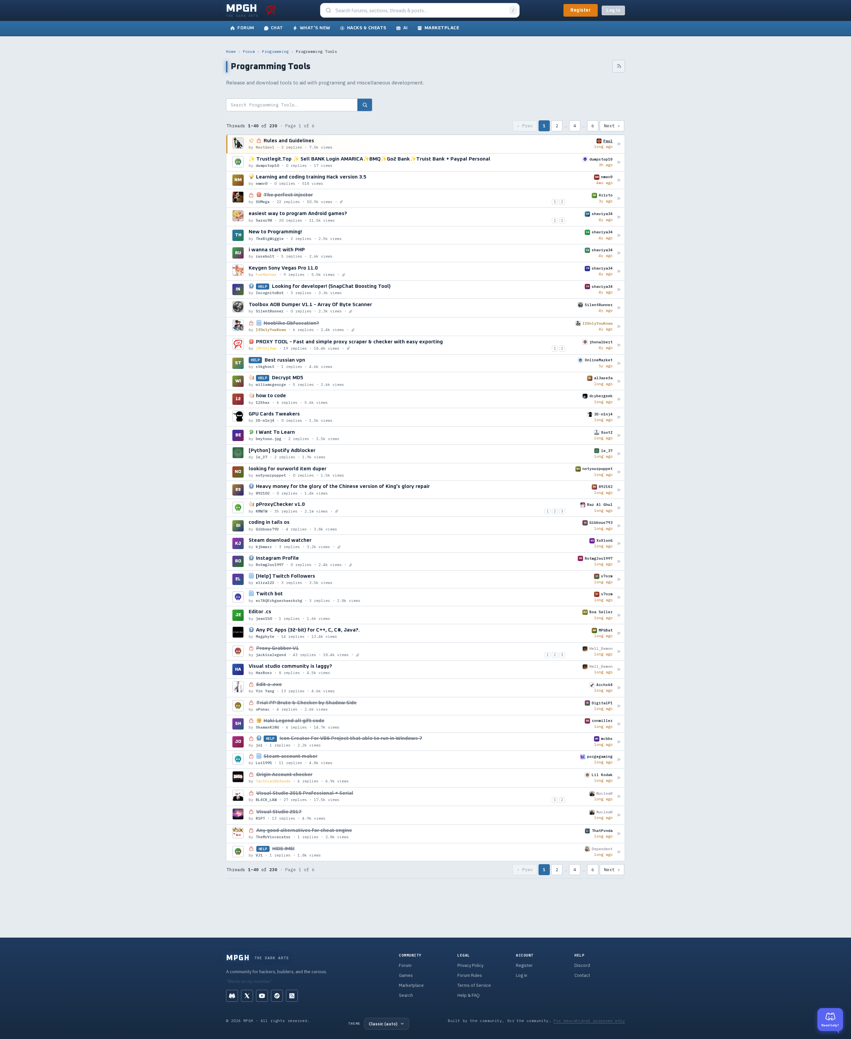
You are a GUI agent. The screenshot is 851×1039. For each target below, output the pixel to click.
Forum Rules (469, 975)
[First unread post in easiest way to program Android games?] (619, 216)
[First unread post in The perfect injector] (619, 198)
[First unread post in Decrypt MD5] (619, 381)
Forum (249, 51)
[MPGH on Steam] (277, 996)
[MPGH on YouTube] (262, 996)
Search (406, 995)
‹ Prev (525, 126)
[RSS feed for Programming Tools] (618, 66)
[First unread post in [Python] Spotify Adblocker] (619, 453)
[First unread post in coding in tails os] (619, 525)
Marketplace (411, 985)
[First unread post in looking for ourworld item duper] (619, 472)
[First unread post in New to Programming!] (619, 235)
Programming (275, 51)
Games (406, 975)
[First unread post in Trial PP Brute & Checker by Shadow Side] (619, 706)
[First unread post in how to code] (619, 399)
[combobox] (420, 10)
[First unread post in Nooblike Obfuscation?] (619, 326)
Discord (582, 965)
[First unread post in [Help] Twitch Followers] (619, 579)
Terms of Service (474, 985)
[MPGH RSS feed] (292, 996)
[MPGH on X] (247, 996)
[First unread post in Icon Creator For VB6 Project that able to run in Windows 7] (619, 741)
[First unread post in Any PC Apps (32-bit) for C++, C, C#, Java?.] (619, 633)
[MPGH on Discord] (232, 996)
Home (231, 51)
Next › (612, 126)
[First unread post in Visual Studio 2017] (619, 815)
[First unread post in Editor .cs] (619, 615)
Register (580, 10)
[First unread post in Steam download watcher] (619, 543)
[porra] (271, 10)
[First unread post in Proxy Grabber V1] (619, 651)
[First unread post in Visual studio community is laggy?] (619, 669)
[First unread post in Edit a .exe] (619, 687)
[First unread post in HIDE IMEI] (619, 852)
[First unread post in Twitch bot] (619, 597)
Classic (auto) (383, 1023)
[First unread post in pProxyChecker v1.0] (619, 507)
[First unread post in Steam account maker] (619, 759)
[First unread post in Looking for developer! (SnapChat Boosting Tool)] (619, 289)
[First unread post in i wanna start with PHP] (619, 253)
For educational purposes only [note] (589, 1020)
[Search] (364, 105)
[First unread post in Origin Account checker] (619, 777)
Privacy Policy (470, 965)
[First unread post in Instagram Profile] (619, 561)
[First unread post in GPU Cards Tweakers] (619, 417)
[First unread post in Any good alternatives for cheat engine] (619, 833)
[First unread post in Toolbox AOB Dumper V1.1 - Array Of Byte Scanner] (619, 307)
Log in (613, 10)
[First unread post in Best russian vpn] (619, 363)
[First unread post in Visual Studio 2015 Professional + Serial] (619, 796)
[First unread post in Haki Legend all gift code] (619, 723)
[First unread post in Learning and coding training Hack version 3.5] (619, 179)
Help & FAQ (468, 995)
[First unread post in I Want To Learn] (619, 435)
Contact (582, 975)
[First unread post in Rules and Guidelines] (619, 144)
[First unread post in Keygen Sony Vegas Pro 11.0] (619, 271)
